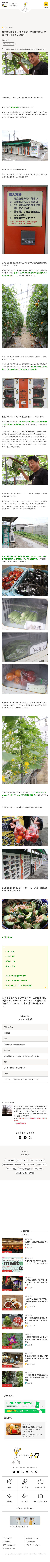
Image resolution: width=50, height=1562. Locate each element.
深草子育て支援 (25, 1169)
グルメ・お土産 (40, 1487)
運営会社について (9, 1545)
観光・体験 (38, 1169)
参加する (10, 1501)
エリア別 (25, 1501)
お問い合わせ (30, 1541)
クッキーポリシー (9, 1548)
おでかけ (25, 1487)
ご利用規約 (7, 1541)
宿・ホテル (42, 1164)
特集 (9, 1487)
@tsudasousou (21, 1123)
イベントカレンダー (40, 1501)
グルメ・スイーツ (9, 44)
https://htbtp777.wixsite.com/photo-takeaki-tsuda (30, 1119)
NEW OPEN (10, 1160)
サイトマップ (7, 1538)
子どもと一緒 (29, 1164)
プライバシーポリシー (33, 1545)
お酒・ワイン (22, 1160)
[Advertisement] (25, 20)
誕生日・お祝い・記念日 (25, 1173)
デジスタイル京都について (25, 1508)
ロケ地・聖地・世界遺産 (12, 1164)
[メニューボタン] (46, 4)
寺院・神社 (12, 1169)
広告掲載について (32, 1538)
